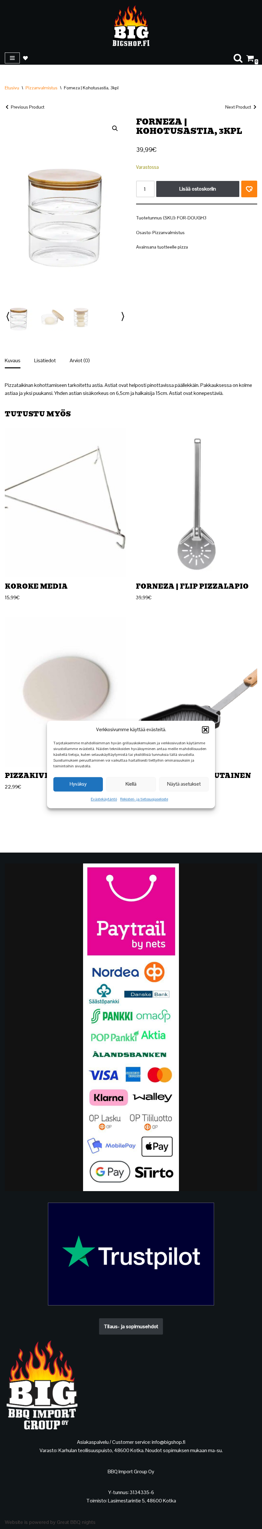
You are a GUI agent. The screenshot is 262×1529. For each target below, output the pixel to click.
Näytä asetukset (184, 784)
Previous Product (27, 107)
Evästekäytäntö (104, 799)
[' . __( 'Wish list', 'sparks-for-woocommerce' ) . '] (25, 58)
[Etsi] (238, 58)
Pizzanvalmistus (42, 88)
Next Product (238, 107)
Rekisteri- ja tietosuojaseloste (144, 799)
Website (14, 1522)
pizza (183, 247)
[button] (205, 729)
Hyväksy (78, 784)
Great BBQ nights (76, 1522)
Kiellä (131, 784)
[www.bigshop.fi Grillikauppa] (131, 25)
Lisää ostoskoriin (197, 188)
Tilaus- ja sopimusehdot (131, 1326)
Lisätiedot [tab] (45, 360)
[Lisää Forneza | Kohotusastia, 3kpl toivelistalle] (249, 189)
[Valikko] (12, 58)
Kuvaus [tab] (12, 360)
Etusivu (12, 88)
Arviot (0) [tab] (80, 360)
